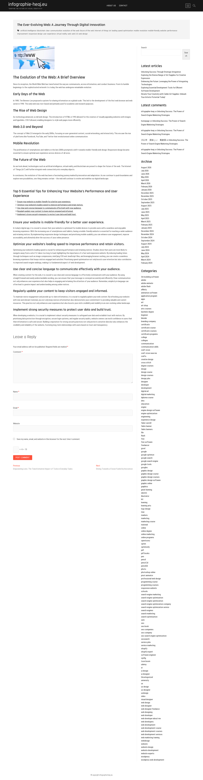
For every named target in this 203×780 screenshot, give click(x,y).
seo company (146, 632)
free (142, 439)
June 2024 (145, 250)
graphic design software (151, 480)
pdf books (145, 553)
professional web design (151, 578)
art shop (144, 305)
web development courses (151, 731)
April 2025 (145, 218)
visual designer (147, 699)
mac (143, 512)
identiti (144, 493)
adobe (143, 280)
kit (142, 499)
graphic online (146, 483)
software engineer (148, 655)
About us (111, 5)
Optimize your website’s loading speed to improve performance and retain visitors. (50, 205)
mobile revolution (140, 30)
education (145, 404)
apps (143, 299)
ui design (144, 671)
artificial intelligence (28, 30)
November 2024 (147, 234)
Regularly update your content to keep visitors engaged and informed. (45, 211)
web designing (146, 712)
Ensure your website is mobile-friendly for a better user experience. (44, 201)
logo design (145, 509)
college (144, 337)
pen (142, 556)
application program (149, 296)
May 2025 (145, 215)
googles (144, 467)
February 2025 (146, 225)
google (144, 451)
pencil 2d (144, 562)
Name (16, 391)
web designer (146, 706)
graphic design (147, 470)
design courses (147, 375)
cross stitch (146, 362)
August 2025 (146, 205)
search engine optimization (152, 601)
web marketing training (150, 737)
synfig (143, 658)
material (144, 524)
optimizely (145, 547)
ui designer (145, 674)
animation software (149, 293)
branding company (148, 321)
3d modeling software (150, 277)
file (142, 432)
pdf (142, 550)
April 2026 (145, 180)
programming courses (150, 585)
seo (142, 623)
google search (146, 458)
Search (144, 47)
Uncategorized (147, 677)
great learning (146, 489)
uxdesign (144, 693)
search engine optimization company (156, 604)
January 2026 (146, 190)
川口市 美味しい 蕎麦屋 (153, 140)
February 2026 (146, 186)
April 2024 (145, 256)
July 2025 (145, 209)
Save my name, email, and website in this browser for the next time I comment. (48, 439)
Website (16, 423)
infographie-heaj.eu (27, 4)
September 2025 (147, 202)
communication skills (149, 347)
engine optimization (149, 413)
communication (147, 343)
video (143, 696)
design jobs (145, 378)
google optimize (147, 455)
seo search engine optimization (154, 636)
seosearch (145, 639)
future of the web (87, 30)
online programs (147, 537)
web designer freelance (150, 709)
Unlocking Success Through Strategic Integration (161, 72)
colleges (144, 340)
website (144, 744)
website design (147, 747)
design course (146, 372)
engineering (145, 416)
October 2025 (146, 199)
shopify (144, 648)
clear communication (54, 30)
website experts (147, 753)
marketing (145, 518)
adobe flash (146, 286)
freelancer (145, 445)
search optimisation (149, 617)
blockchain (41, 30)
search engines (147, 610)
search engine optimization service (155, 607)
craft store (145, 350)
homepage (145, 121)
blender (144, 318)
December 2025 (147, 193)
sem (143, 620)
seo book (145, 626)
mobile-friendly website (157, 30)
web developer (147, 715)
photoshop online (148, 572)
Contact (123, 5)
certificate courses (149, 331)
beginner (144, 315)
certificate (145, 324)
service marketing (148, 645)
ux (142, 683)
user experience (49, 34)
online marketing (148, 534)
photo (143, 569)
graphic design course (150, 474)
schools (144, 591)
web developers (147, 721)
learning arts (146, 505)
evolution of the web (71, 30)
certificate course (148, 327)
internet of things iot (103, 30)
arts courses (146, 308)
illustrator (145, 496)
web (69, 34)
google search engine (149, 461)
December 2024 (147, 231)
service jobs (146, 642)
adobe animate (147, 283)
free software (146, 442)
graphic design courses (150, 477)
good (143, 448)
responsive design (35, 34)
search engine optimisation (152, 597)
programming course (149, 582)
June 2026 (145, 174)
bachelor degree (147, 312)
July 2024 (145, 247)
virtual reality (61, 34)
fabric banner (146, 426)
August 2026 (146, 167)
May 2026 (145, 177)
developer (145, 385)
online (143, 528)
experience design (148, 420)
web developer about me (151, 718)
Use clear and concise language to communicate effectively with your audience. (49, 208)
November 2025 (147, 196)
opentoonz (145, 540)
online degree (146, 531)
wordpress (145, 756)
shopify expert (147, 651)
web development (148, 725)
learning (144, 502)
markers (144, 515)
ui (142, 667)
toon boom (145, 661)
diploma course (147, 397)
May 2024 (145, 253)
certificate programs (149, 334)
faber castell (146, 423)
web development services (151, 734)
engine (143, 407)
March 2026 (145, 183)
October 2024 (146, 237)
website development (150, 750)
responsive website (149, 588)
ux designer (145, 690)
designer (144, 381)
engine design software (150, 410)
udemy (143, 664)
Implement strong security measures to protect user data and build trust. (46, 214)
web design (83, 34)
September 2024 (147, 240)
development (146, 388)
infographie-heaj (147, 111)
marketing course (148, 521)
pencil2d (144, 566)
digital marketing (148, 394)
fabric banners (147, 429)
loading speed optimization (122, 30)
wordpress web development (152, 760)
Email (16, 408)
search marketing (148, 613)
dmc (143, 400)
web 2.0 (75, 34)
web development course (151, 728)
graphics (144, 486)
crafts (143, 356)
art (142, 302)
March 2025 (145, 221)
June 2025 (145, 212)
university (145, 680)
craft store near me (149, 353)
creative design (147, 359)
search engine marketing (151, 594)
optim (143, 544)
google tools (146, 464)
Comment (18, 352)
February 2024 (146, 263)
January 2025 (146, 228)
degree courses (147, 365)
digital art (145, 391)
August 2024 (146, 244)
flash (143, 435)
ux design (145, 686)
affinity (144, 289)
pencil (143, 559)
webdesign (145, 741)
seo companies (147, 629)
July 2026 (145, 170)
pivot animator (147, 575)
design (143, 369)
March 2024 (145, 259)
